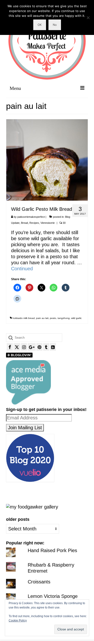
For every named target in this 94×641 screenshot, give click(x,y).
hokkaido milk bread (24, 318)
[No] (88, 17)
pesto (53, 318)
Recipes (34, 222)
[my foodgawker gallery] (32, 506)
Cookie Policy (18, 620)
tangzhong (64, 318)
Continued (22, 268)
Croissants (39, 581)
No (55, 24)
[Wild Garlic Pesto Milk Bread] (47, 159)
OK (40, 24)
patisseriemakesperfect (31, 216)
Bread (24, 222)
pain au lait (42, 318)
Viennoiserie (47, 222)
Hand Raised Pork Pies (52, 550)
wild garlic (76, 318)
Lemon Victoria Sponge (53, 596)
